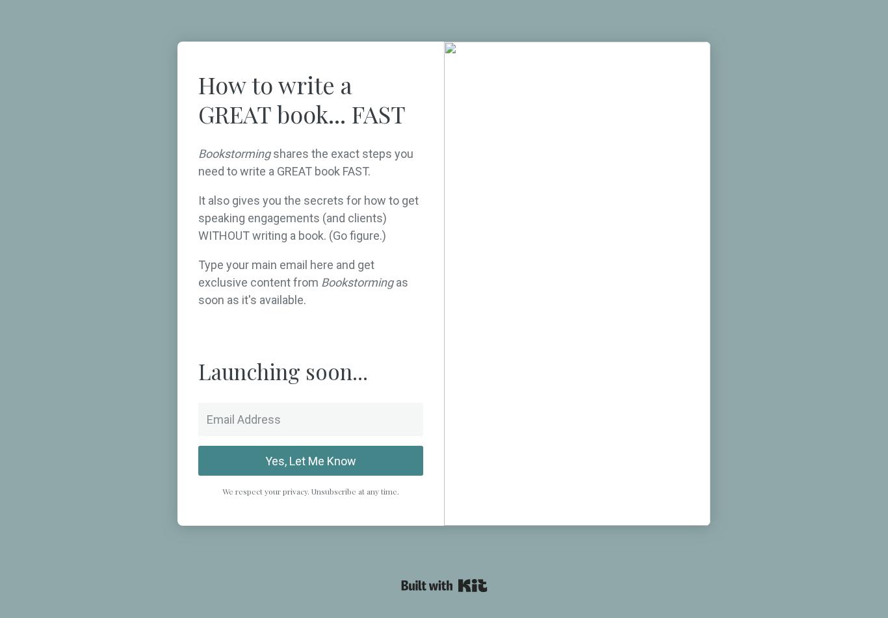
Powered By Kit (444, 585)
